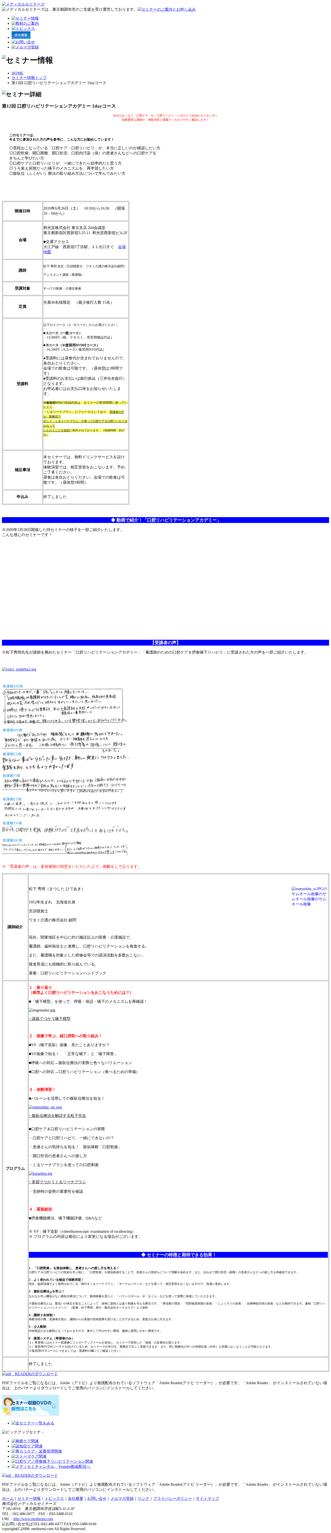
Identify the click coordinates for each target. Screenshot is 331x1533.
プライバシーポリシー (172, 1498)
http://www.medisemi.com (33, 1519)
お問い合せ (97, 1498)
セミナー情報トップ (29, 78)
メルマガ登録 (122, 1498)
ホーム (8, 1498)
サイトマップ (207, 1498)
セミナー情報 (29, 1498)
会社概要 (75, 1498)
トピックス (54, 1498)
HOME (17, 73)
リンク (143, 1498)
